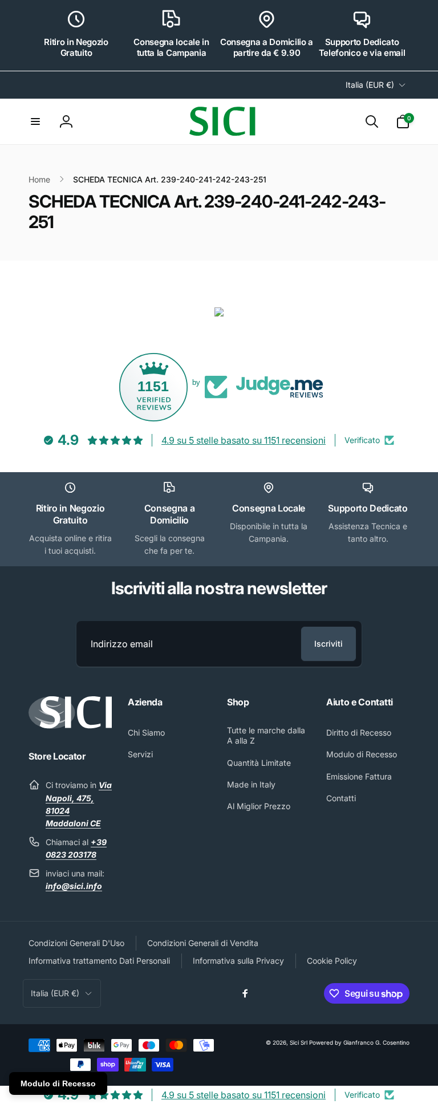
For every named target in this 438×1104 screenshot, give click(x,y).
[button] (35, 121)
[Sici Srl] (70, 725)
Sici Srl (298, 1042)
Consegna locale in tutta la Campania (171, 47)
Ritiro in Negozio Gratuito (76, 47)
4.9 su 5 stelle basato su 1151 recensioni (243, 440)
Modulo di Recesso (58, 1083)
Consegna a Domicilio (169, 514)
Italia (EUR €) (370, 85)
